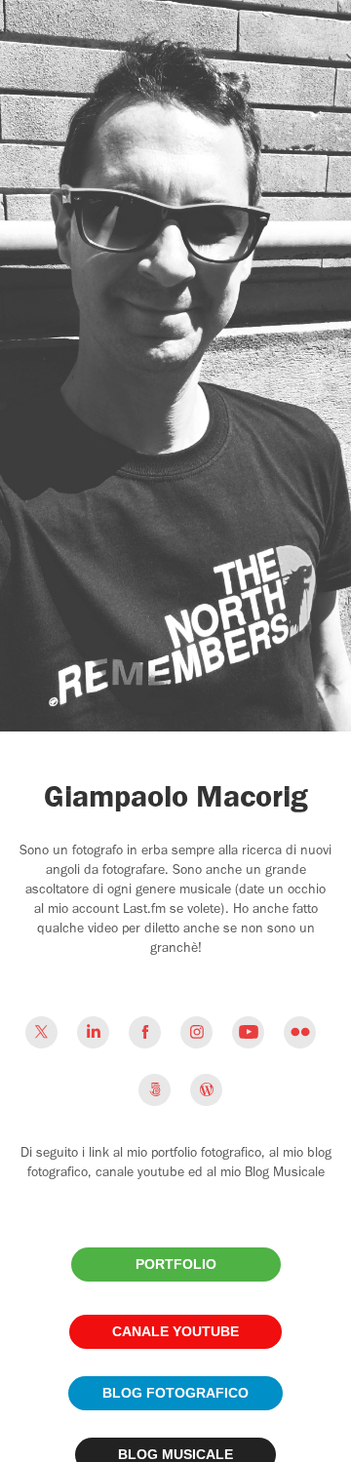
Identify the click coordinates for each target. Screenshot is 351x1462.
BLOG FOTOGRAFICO (175, 1393)
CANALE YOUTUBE (175, 1331)
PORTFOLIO (176, 1264)
